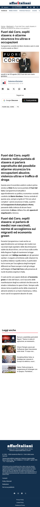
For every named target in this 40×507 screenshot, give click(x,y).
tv (18, 107)
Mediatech (10, 26)
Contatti (4, 478)
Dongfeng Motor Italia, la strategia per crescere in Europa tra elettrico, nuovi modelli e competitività (25, 359)
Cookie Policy (20, 502)
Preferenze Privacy (20, 505)
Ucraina (34, 10)
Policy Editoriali (6, 481)
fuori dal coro (8, 107)
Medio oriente (13, 10)
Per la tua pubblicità (8, 487)
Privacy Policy (20, 499)
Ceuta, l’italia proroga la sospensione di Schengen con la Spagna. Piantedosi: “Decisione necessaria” (27, 369)
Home (3, 26)
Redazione (5, 484)
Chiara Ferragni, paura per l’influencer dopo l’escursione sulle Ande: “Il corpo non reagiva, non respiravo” (27, 349)
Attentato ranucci (24, 10)
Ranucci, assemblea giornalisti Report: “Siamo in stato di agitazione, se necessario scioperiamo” (27, 339)
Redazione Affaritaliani (15, 81)
